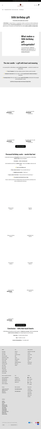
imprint (16, 357)
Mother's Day (29, 395)
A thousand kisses (11, 262)
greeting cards (30, 362)
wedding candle (4, 362)
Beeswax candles (4, 359)
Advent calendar (4, 408)
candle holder (30, 363)
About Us (16, 351)
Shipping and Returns (18, 362)
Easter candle (4, 366)
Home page (3, 351)
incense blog (29, 392)
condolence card (17, 379)
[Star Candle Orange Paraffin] (30, 98)
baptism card (17, 382)
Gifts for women (4, 382)
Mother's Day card (17, 380)
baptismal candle (4, 371)
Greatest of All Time (11, 290)
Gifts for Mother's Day (5, 411)
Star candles (4, 354)
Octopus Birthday (30, 262)
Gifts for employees (5, 383)
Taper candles (4, 407)
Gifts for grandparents (5, 377)
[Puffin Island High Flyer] (30, 277)
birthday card (17, 377)
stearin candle (4, 360)
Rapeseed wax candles (5, 357)
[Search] (35, 5)
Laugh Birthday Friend (30, 235)
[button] (9, 112)
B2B (15, 356)
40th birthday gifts (4, 380)
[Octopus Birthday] (30, 250)
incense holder (30, 357)
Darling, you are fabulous (10, 235)
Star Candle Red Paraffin (10, 111)
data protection (17, 359)
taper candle (4, 365)
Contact (16, 353)
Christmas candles (4, 406)
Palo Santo (29, 359)
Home (3, 9)
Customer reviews (17, 354)
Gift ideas (29, 396)
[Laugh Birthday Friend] (30, 222)
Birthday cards (4, 412)
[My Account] (36, 5)
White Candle (4, 368)
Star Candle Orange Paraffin (30, 111)
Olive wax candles (4, 356)
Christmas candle (4, 363)
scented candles (4, 410)
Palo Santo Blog (30, 390)
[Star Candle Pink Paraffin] (11, 127)
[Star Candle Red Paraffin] (11, 98)
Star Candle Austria (17, 391)
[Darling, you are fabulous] (11, 222)
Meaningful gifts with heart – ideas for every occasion (11, 9)
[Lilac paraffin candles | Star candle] (30, 127)
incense (29, 356)
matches (29, 353)
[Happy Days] (30, 195)
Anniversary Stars (10, 318)
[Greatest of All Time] (11, 277)
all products (3, 353)
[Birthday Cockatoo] (11, 195)
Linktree (16, 365)
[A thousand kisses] (11, 250)
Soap (28, 360)
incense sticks (30, 354)
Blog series (16, 363)
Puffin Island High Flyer (30, 290)
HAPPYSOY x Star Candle (31, 351)
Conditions (16, 360)
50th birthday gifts (4, 379)
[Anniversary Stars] (11, 306)
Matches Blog (30, 393)
